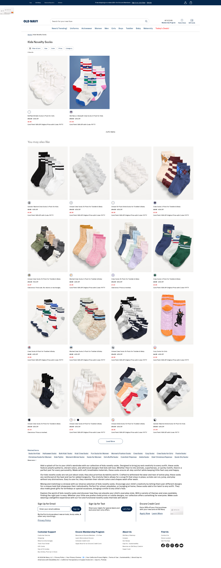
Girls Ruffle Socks (111, 457)
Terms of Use (113, 557)
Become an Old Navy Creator (133, 546)
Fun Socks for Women (100, 453)
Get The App (165, 541)
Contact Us (165, 535)
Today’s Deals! (162, 28)
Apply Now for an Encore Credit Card (88, 543)
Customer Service (44, 535)
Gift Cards (41, 546)
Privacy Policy (44, 520)
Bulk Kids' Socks (65, 453)
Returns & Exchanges (45, 541)
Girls (113, 28)
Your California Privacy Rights (96, 557)
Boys (121, 28)
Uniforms (74, 28)
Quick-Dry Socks (181, 457)
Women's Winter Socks (75, 457)
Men (107, 28)
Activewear (86, 28)
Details (149, 2)
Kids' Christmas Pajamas (162, 457)
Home (30, 35)
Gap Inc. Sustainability (130, 543)
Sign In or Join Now (138, 2)
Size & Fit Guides (43, 549)
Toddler (129, 28)
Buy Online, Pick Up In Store (47, 552)
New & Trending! (59, 28)
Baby (138, 28)
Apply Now (145, 513)
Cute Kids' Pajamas (129, 457)
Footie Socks (181, 453)
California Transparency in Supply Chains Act (77, 560)
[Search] (146, 21)
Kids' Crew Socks (81, 453)
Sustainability (125, 557)
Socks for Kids (34, 453)
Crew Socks (138, 453)
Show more (31, 460)
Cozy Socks (149, 453)
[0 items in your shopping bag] (190, 2)
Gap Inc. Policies (100, 560)
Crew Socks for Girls (165, 453)
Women (98, 28)
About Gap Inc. (137, 557)
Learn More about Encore (85, 538)
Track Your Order (43, 543)
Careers (125, 538)
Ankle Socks (144, 457)
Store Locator (166, 538)
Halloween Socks (49, 453)
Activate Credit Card (83, 541)
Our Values (126, 541)
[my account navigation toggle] (185, 2)
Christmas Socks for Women (40, 457)
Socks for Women (94, 457)
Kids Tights (58, 457)
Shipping (41, 538)
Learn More (157, 513)
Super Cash (127, 549)
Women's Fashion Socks (121, 453)
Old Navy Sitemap (129, 535)
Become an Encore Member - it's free (89, 535)
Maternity (148, 28)
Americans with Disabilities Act (48, 560)
